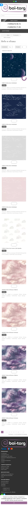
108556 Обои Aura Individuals (9, 207)
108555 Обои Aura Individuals (9, 165)
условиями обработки (6, 498)
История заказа (4, 483)
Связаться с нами (5, 466)
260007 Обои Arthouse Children (10, 375)
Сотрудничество (5, 454)
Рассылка (3, 485)
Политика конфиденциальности (8, 457)
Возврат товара (5, 468)
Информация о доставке (6, 456)
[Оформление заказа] (25, 1)
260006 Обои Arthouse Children (10, 289)
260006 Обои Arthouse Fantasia (10, 332)
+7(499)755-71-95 (6, 490)
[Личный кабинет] (21, 1)
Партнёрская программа (6, 475)
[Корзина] (24, 1)
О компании (4, 453)
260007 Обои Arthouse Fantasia (10, 418)
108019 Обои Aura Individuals (9, 83)
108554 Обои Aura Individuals (9, 124)
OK (14, 502)
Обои (8, 35)
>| (23, 432)
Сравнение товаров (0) (7, 50)
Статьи (2, 462)
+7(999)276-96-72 (6, 488)
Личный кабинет (5, 481)
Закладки (3, 484)
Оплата (3, 459)
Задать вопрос (14, 20)
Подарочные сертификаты (7, 474)
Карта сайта (4, 469)
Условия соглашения (5, 460)
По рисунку (15, 35)
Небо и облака (7, 37)
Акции (2, 477)
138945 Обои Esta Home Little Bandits (11, 248)
